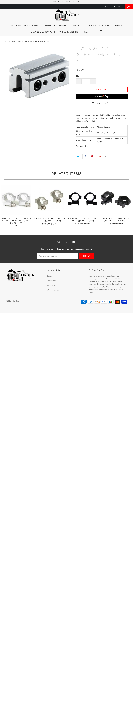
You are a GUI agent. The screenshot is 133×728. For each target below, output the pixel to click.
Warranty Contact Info (54, 290)
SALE (26, 25)
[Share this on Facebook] (85, 156)
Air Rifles (36, 25)
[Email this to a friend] (106, 156)
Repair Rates (51, 280)
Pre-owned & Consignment (42, 32)
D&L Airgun (16, 301)
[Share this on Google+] (99, 156)
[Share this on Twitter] (78, 156)
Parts (118, 25)
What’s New (16, 25)
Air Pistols (50, 25)
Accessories (105, 25)
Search (49, 276)
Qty (77, 76)
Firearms (63, 25)
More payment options (101, 102)
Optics (91, 25)
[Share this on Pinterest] (92, 156)
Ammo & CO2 (78, 25)
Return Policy (51, 285)
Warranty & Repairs (68, 32)
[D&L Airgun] (66, 15)
